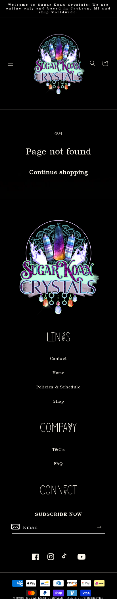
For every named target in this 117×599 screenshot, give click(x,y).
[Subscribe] (99, 527)
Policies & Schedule (58, 387)
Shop (58, 401)
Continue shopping (58, 172)
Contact (58, 358)
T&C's (58, 449)
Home (58, 372)
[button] (10, 63)
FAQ (58, 463)
